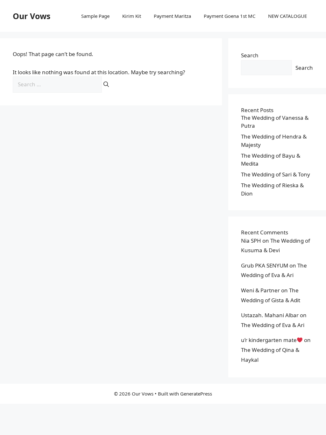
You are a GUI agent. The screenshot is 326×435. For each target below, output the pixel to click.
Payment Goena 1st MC (229, 16)
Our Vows (31, 16)
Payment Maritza (172, 16)
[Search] (106, 84)
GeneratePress (196, 393)
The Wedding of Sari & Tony (275, 174)
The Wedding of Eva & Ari (272, 325)
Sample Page (95, 16)
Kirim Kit (131, 16)
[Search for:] (58, 84)
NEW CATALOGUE (287, 16)
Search (250, 55)
